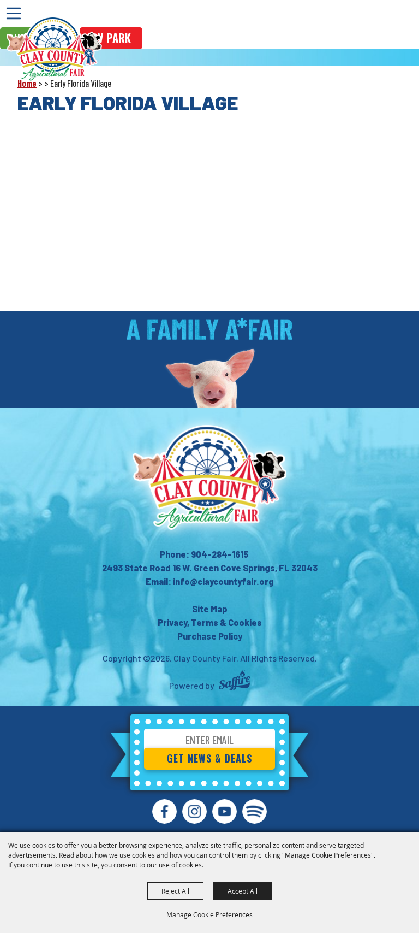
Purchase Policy (209, 636)
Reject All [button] (175, 891)
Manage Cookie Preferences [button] (209, 914)
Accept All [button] (243, 891)
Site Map (210, 609)
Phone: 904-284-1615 (204, 554)
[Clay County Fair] (54, 49)
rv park (111, 37)
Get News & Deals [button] (209, 758)
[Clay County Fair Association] (209, 477)
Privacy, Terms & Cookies (210, 622)
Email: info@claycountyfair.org (210, 581)
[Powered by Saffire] (234, 682)
